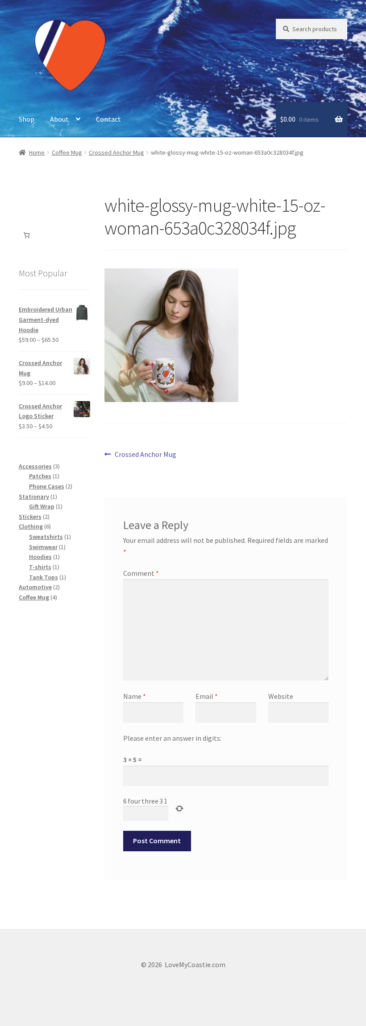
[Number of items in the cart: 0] (26, 235)
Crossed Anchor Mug (116, 152)
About (59, 119)
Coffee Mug (67, 152)
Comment (141, 573)
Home (37, 152)
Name (134, 696)
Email (206, 696)
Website (280, 696)
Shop (26, 119)
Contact (108, 119)
